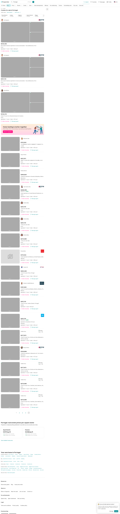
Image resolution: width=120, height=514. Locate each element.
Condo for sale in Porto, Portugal (27, 272)
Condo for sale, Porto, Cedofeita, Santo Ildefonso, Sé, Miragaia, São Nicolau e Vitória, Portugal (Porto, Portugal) (32, 385)
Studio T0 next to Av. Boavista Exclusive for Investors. (12, 115)
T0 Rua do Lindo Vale (25, 208)
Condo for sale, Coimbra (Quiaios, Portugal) (30, 303)
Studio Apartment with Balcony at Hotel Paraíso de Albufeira (32, 256)
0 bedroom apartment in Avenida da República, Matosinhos (32, 176)
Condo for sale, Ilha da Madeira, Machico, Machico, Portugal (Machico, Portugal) (32, 289)
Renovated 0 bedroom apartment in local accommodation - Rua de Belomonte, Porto (18, 45)
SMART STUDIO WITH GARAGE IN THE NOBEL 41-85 (31, 160)
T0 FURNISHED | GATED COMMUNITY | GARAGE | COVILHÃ (32, 144)
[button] (29, 412)
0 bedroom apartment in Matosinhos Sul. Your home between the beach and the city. (32, 353)
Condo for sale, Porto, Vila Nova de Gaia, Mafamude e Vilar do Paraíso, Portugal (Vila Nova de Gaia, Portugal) (32, 337)
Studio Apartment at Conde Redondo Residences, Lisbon (32, 193)
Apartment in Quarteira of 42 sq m (28, 321)
